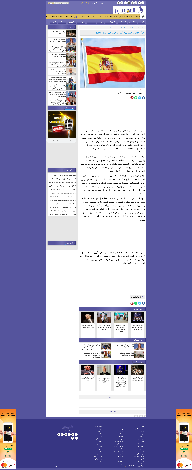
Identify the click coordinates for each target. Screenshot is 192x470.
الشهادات (99, 454)
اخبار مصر (141, 426)
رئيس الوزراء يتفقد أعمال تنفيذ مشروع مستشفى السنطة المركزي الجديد (62, 216)
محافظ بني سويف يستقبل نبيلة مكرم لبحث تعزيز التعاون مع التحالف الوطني (92, 355)
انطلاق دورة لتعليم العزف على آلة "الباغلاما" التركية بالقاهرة (121, 328)
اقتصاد (122, 434)
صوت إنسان (120, 459)
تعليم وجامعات (98, 456)
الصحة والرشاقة (119, 451)
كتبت (139, 89)
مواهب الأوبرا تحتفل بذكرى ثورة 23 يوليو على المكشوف (137, 327)
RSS (121, 2)
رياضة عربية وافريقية (96, 444)
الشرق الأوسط (110, 22)
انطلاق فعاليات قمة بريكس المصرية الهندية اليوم (126, 354)
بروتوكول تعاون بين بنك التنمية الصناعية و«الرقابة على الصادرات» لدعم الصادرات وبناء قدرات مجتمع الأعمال (91, 348)
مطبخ (100, 449)
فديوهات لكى (140, 454)
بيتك (101, 461)
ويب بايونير (50, 466)
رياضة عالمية (120, 444)
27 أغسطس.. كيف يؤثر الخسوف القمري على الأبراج (125, 346)
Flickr (125, 2)
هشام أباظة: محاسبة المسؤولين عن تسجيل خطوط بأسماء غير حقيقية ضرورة (57, 94)
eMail (118, 2)
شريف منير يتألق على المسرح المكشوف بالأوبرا (104, 380)
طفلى (142, 451)
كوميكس (121, 431)
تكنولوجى (121, 436)
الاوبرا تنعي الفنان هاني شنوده (87, 379)
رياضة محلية (140, 444)
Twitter (139, 2)
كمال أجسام (98, 459)
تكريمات (81, 22)
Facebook (142, 2)
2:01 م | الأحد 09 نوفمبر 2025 (133, 93)
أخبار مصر (133, 22)
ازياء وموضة (140, 449)
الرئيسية (141, 22)
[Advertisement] (112, 115)
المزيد (54, 22)
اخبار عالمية (99, 434)
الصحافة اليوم (98, 436)
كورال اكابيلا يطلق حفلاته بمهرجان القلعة (138, 379)
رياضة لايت (141, 446)
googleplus (135, 2)
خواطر (142, 464)
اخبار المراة (120, 449)
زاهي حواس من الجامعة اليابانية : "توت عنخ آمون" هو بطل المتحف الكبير (69, 16)
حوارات (100, 431)
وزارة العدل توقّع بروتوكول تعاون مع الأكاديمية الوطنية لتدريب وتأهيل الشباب (63, 212)
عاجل (142, 459)
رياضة (101, 22)
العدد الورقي (140, 461)
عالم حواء (91, 22)
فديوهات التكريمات (139, 456)
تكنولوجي (71, 22)
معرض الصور (120, 456)
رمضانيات (121, 461)
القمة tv (100, 429)
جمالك (100, 451)
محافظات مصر (98, 426)
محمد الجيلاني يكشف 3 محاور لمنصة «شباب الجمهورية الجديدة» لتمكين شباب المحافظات (58, 72)
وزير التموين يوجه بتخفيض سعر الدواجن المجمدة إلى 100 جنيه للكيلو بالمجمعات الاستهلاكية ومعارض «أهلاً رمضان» (134, 16)
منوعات (142, 436)
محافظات (62, 22)
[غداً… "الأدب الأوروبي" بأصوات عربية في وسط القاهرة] (136, 97)
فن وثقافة (121, 429)
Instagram (128, 2)
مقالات (142, 431)
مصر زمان (99, 439)
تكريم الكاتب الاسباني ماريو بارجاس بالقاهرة (88, 326)
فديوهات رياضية (119, 446)
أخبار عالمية (122, 22)
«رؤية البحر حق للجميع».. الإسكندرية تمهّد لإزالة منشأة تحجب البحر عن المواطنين (58, 87)
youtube (132, 2)
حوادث (122, 426)
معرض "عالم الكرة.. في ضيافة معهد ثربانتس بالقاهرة (104, 327)
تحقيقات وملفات (139, 429)
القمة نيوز (124, 466)
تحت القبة (141, 441)
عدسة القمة (141, 439)
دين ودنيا (121, 439)
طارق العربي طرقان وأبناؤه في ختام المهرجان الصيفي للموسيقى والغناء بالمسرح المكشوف (121, 382)
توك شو (142, 434)
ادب (122, 464)
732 (118, 93)
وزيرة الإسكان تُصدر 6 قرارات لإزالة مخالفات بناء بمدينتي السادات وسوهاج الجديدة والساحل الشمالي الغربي (58, 103)
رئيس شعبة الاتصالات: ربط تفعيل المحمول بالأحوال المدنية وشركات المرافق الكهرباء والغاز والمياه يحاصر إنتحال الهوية (57, 80)
